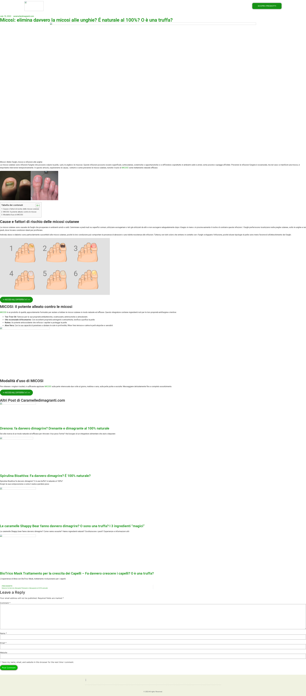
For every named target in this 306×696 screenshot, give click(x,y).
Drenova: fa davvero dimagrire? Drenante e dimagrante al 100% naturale (54, 428)
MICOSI (3, 312)
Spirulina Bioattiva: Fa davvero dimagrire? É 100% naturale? (45, 476)
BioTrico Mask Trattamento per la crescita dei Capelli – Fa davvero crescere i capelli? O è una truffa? (77, 573)
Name (3, 633)
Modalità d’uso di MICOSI (13, 215)
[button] (36, 205)
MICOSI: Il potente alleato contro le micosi (19, 212)
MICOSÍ (125, 168)
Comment (5, 603)
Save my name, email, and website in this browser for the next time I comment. (38, 662)
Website (3, 653)
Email (3, 643)
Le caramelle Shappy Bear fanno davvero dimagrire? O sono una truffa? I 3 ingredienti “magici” (72, 526)
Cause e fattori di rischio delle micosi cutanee (21, 209)
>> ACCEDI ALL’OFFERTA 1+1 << (16, 299)
